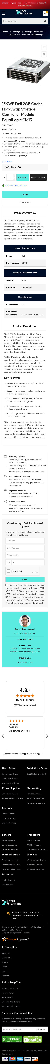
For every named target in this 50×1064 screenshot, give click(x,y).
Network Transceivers (36, 803)
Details (25, 194)
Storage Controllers (34, 31)
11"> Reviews (25, 202)
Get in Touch (25, 645)
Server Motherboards (11, 860)
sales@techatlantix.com (20, 933)
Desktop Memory (9, 823)
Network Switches (34, 794)
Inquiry (5, 962)
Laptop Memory (8, 818)
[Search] (45, 21)
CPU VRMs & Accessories (37, 849)
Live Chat (21, 639)
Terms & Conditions (10, 988)
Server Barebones (9, 845)
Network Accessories (35, 798)
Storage (17, 31)
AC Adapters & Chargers (12, 798)
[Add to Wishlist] (44, 47)
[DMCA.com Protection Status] (32, 1039)
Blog (4, 971)
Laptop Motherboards (11, 864)
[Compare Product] (44, 54)
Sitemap (5, 976)
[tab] (25, 194)
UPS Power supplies (10, 794)
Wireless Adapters (34, 864)
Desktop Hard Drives (10, 783)
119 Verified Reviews (25, 700)
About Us (6, 953)
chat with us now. (25, 6)
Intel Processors (33, 840)
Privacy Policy (11, 603)
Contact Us (6, 958)
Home (5, 31)
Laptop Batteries (9, 880)
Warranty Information (11, 1006)
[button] (3, 13)
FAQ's (4, 967)
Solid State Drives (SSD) (37, 774)
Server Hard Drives (10, 774)
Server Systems (8, 840)
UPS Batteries (7, 884)
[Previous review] (3, 736)
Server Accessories (10, 849)
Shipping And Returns (11, 1002)
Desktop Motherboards (11, 869)
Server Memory (8, 814)
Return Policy (7, 997)
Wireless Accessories (35, 869)
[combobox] (25, 21)
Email (30, 639)
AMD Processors (34, 845)
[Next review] (47, 736)
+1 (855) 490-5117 (25, 662)
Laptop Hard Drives (10, 778)
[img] (25, 695)
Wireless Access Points (36, 860)
